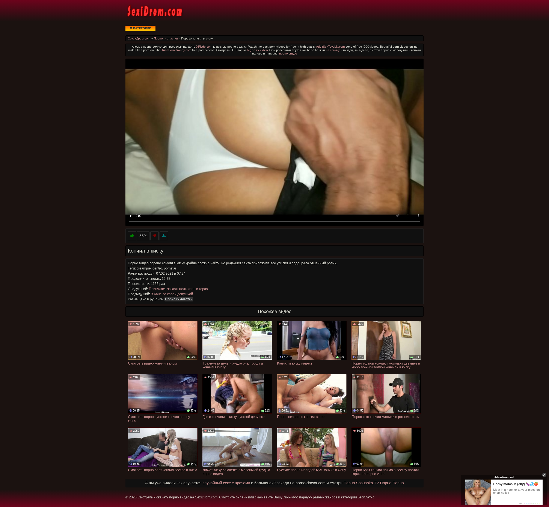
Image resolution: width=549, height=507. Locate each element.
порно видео (288, 53)
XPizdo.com (204, 46)
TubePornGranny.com (176, 50)
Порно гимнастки (178, 299)
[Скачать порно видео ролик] (164, 236)
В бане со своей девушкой (172, 294)
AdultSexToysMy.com (330, 46)
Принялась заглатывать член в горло (178, 289)
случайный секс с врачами (226, 483)
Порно (349, 483)
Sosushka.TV (367, 483)
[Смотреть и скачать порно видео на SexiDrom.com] (154, 10)
